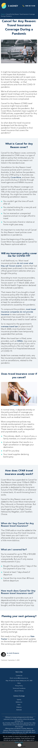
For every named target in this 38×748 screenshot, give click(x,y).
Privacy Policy (19, 685)
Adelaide (19, 709)
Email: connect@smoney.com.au (19, 678)
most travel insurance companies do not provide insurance (18, 312)
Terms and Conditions (19, 688)
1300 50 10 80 (30, 6)
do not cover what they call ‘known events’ (17, 264)
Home (3, 14)
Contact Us (19, 675)
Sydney (19, 699)
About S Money (19, 691)
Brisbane (19, 707)
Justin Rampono (14, 653)
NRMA (20, 341)
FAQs (19, 683)
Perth (19, 704)
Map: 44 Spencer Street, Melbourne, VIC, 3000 (19, 680)
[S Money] (9, 5)
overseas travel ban (9, 326)
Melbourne (19, 702)
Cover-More (16, 177)
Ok (19, 745)
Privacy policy (19, 742)
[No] (36, 741)
